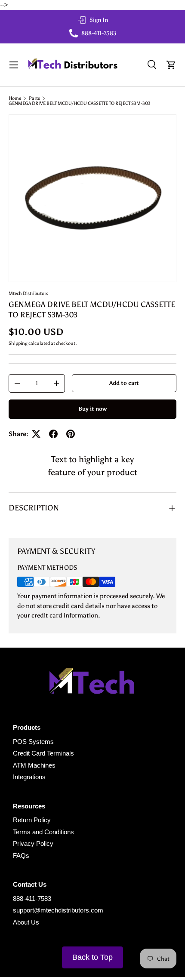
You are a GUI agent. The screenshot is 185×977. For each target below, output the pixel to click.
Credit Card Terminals (43, 753)
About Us (26, 922)
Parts (34, 98)
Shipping (18, 343)
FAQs (21, 855)
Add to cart (124, 382)
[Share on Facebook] (53, 433)
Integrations (29, 776)
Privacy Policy (33, 843)
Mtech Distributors (28, 293)
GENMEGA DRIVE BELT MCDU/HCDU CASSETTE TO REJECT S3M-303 (80, 103)
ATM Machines (34, 765)
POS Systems (33, 741)
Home (15, 98)
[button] (171, 64)
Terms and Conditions (43, 832)
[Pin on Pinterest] (70, 433)
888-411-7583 (32, 898)
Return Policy (32, 819)
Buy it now (92, 408)
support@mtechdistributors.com (58, 910)
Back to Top (92, 957)
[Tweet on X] (36, 433)
